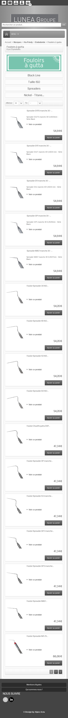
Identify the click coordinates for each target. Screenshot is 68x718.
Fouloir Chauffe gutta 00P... (38, 426)
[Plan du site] (16, 3)
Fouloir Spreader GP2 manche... (40, 531)
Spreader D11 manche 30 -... (38, 181)
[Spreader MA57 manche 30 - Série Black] (15, 258)
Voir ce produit (35, 124)
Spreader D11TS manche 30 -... (40, 110)
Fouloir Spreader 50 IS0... (37, 356)
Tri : (26, 103)
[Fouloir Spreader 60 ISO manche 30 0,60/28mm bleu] (15, 399)
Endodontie (40, 42)
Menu (13, 34)
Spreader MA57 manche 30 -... (40, 251)
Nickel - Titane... (34, 95)
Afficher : (9, 103)
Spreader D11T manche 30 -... (39, 146)
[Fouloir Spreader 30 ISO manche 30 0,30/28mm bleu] (15, 293)
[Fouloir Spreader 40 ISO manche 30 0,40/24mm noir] (15, 328)
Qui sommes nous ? (34, 689)
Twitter (11, 699)
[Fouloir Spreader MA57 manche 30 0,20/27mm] (15, 609)
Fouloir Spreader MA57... (37, 601)
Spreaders (34, 88)
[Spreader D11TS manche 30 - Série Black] (15, 118)
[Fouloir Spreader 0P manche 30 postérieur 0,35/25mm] (15, 469)
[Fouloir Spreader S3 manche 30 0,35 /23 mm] (15, 504)
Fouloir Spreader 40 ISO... (37, 321)
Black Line (34, 75)
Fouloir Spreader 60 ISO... (38, 391)
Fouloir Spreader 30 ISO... (38, 286)
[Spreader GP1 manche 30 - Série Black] (15, 223)
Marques (18, 42)
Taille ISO (34, 82)
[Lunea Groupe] (34, 14)
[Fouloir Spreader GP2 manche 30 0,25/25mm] (15, 539)
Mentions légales (34, 684)
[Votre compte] (22, 3)
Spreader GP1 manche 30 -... (39, 216)
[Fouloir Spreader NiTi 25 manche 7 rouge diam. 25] (15, 644)
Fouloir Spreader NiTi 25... (37, 636)
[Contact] (10, 3)
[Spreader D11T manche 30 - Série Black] (15, 153)
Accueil (8, 42)
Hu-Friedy (28, 42)
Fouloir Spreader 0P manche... (40, 461)
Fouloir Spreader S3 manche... (40, 496)
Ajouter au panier (53, 138)
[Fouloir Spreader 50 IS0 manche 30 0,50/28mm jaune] (15, 364)
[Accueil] (4, 3)
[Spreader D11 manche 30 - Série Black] (15, 188)
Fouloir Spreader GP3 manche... (40, 566)
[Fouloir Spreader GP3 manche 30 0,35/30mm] (15, 574)
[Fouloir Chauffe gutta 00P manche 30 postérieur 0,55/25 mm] (15, 434)
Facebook (5, 699)
